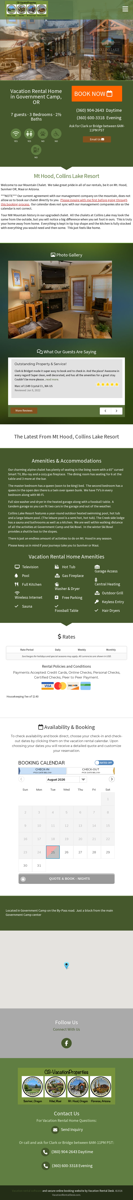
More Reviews (23, 410)
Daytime (72, 1151)
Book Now (90, 94)
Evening (72, 1165)
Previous (105, 411)
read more (52, 379)
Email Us (95, 139)
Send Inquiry (71, 1129)
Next (116, 411)
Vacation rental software (27, 1191)
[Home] (26, 8)
